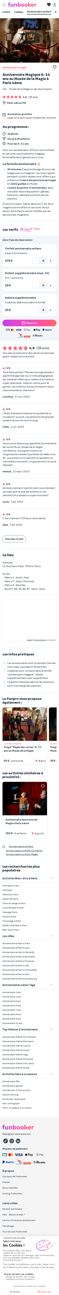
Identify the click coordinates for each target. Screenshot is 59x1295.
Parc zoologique (11, 1103)
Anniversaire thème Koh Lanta (18, 1063)
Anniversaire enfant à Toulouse (18, 961)
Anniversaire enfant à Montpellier (19, 969)
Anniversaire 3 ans (11, 992)
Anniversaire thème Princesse (17, 1059)
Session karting (10, 1094)
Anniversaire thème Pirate (16, 1050)
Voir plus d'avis (14, 538)
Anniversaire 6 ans (11, 1005)
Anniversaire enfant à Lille (15, 965)
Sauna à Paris (9, 916)
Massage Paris (9, 912)
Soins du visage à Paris (14, 903)
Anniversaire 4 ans (11, 996)
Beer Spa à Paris (10, 929)
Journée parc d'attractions (16, 1090)
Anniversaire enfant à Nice (15, 974)
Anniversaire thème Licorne (16, 1045)
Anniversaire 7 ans (11, 1009)
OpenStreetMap (40, 640)
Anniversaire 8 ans (11, 1014)
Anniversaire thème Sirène (15, 1067)
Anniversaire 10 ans (12, 1023)
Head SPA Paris (10, 898)
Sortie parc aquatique (13, 1099)
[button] (49, 5)
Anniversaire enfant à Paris (16, 943)
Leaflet (29, 640)
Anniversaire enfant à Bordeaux (18, 956)
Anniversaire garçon (12, 1085)
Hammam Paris (10, 894)
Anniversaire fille (11, 1081)
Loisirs (6, 11)
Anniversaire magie (14, 67)
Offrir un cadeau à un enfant (17, 1107)
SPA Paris (7, 890)
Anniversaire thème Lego (15, 1054)
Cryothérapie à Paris (13, 907)
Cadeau (18, 11)
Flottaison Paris (10, 885)
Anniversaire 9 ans (11, 1018)
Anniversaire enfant (39, 11)
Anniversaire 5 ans (11, 1001)
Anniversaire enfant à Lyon (16, 947)
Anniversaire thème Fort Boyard (19, 1036)
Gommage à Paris (11, 921)
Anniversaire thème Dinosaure (18, 1041)
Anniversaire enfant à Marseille (18, 952)
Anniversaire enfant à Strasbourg (19, 978)
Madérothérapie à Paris (14, 925)
